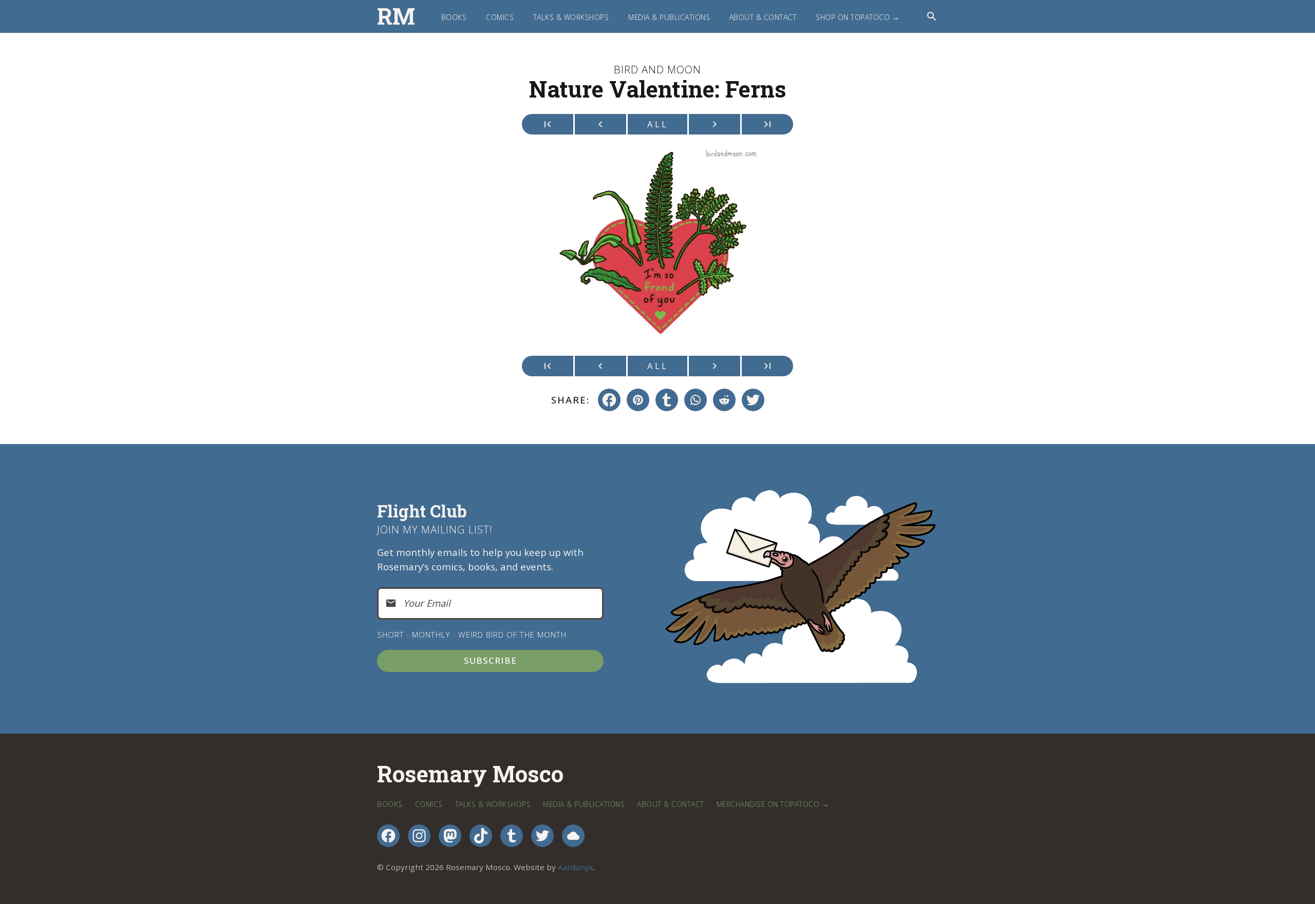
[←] (600, 124)
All (657, 124)
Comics (500, 17)
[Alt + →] (767, 124)
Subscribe (490, 660)
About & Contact (763, 17)
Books (454, 17)
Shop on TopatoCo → (857, 17)
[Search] (932, 16)
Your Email (426, 603)
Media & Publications (669, 17)
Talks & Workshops (571, 17)
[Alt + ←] (547, 124)
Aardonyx (575, 867)
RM (396, 16)
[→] (714, 124)
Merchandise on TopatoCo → (773, 804)
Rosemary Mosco (470, 774)
